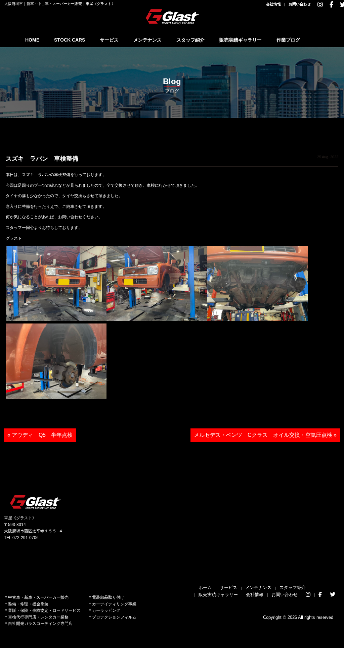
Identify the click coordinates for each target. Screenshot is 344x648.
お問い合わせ (300, 4)
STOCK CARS (69, 40)
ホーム (205, 587)
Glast (36, 501)
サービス (109, 40)
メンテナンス (147, 40)
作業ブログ (288, 40)
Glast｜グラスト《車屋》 (173, 16)
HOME (32, 40)
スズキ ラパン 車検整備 (42, 158)
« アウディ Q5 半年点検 (40, 435)
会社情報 (273, 4)
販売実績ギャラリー (240, 40)
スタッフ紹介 (190, 40)
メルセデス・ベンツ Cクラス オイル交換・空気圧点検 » (265, 435)
